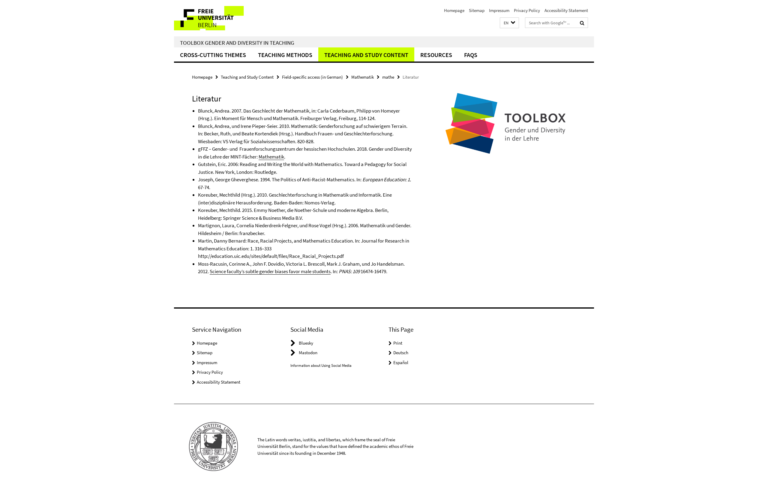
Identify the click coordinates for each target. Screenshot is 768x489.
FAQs (470, 55)
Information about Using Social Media (321, 365)
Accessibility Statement (566, 10)
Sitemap (476, 10)
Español (400, 362)
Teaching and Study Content (366, 55)
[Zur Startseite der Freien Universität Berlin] (224, 18)
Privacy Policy (527, 10)
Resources (436, 55)
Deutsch (400, 352)
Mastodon (308, 352)
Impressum (499, 10)
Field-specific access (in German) (312, 77)
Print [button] (397, 343)
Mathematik (362, 77)
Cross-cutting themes (213, 55)
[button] (509, 23)
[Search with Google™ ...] (582, 23)
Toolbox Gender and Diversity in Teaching (237, 42)
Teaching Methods (285, 55)
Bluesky (306, 343)
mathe (388, 77)
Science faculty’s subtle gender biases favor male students (270, 271)
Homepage (454, 10)
